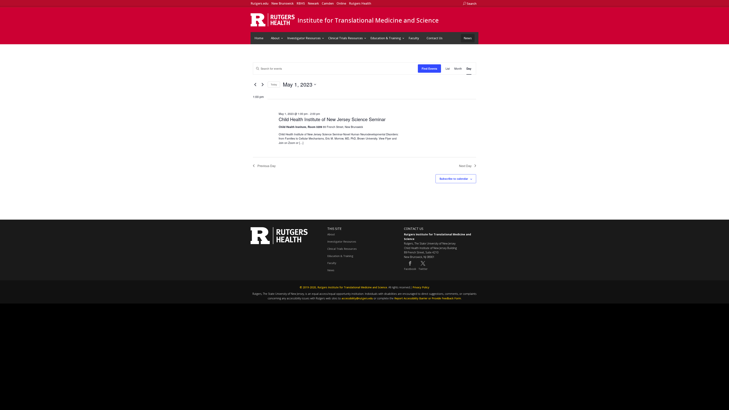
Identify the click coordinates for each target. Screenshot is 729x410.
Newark (313, 3)
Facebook (410, 269)
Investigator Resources (304, 38)
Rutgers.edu (259, 3)
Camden (328, 3)
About (275, 38)
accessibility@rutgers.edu (357, 298)
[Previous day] (255, 84)
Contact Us (435, 38)
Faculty (414, 38)
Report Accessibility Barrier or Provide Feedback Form (427, 298)
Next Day (465, 166)
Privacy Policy (421, 287)
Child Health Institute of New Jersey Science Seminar (332, 119)
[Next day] (262, 84)
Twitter (423, 269)
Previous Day (266, 166)
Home (258, 38)
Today (274, 84)
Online (341, 3)
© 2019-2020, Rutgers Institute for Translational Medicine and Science (343, 287)
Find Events (429, 68)
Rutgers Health (360, 3)
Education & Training (385, 38)
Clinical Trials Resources (345, 38)
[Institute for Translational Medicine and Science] (273, 19)
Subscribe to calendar (453, 179)
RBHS (301, 3)
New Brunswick (282, 3)
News (468, 38)
